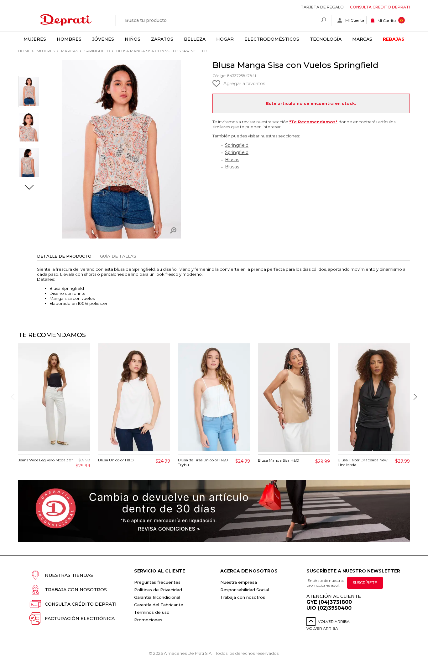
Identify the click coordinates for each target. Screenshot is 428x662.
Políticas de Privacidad (158, 589)
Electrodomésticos (271, 39)
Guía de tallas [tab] (118, 256)
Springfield (96, 51)
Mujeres (34, 39)
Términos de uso (152, 612)
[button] (29, 188)
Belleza (195, 39)
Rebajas (394, 39)
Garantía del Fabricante (158, 604)
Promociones (148, 619)
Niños (132, 39)
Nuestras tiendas (69, 575)
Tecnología (326, 39)
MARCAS (69, 51)
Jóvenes (103, 39)
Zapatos (162, 39)
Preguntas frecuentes (157, 582)
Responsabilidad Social (244, 589)
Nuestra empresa (238, 582)
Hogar (225, 39)
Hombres (69, 39)
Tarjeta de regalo (322, 7)
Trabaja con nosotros (76, 590)
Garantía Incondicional (157, 597)
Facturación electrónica (80, 618)
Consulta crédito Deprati (380, 7)
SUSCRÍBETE (365, 582)
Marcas (362, 39)
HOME (24, 51)
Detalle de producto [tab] (64, 256)
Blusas (232, 159)
